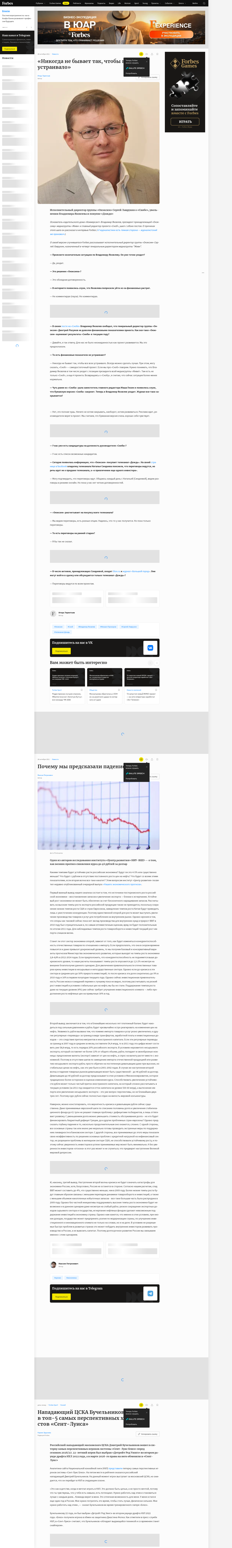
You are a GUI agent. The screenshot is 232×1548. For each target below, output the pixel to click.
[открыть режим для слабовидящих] (141, 54)
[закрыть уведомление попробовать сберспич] (147, 61)
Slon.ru (116, 578)
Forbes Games (59, 3)
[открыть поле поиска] (204, 3)
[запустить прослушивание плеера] (146, 54)
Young (145, 3)
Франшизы (89, 3)
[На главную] (7, 3)
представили (115, 1475)
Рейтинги (77, 3)
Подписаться (61, 658)
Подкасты (101, 3)
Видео (111, 3)
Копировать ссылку (149, 77)
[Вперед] (164, 606)
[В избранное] (81, 697)
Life (119, 3)
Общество (93, 697)
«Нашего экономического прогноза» (122, 891)
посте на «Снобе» (70, 304)
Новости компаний (134, 697)
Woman (127, 3)
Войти (195, 3)
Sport (136, 3)
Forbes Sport (56, 697)
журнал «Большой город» (136, 578)
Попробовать (131, 73)
